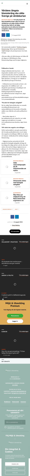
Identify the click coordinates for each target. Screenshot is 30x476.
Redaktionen (7, 401)
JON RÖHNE (15, 385)
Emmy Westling (16, 225)
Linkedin (17, 439)
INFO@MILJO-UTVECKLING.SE (19, 393)
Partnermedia (15, 401)
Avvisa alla (15, 472)
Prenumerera (15, 316)
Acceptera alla (15, 464)
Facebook (13, 439)
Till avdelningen (23, 241)
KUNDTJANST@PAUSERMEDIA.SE (18, 391)
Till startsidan (15, 231)
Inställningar (15, 468)
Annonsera (23, 401)
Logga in (15, 321)
